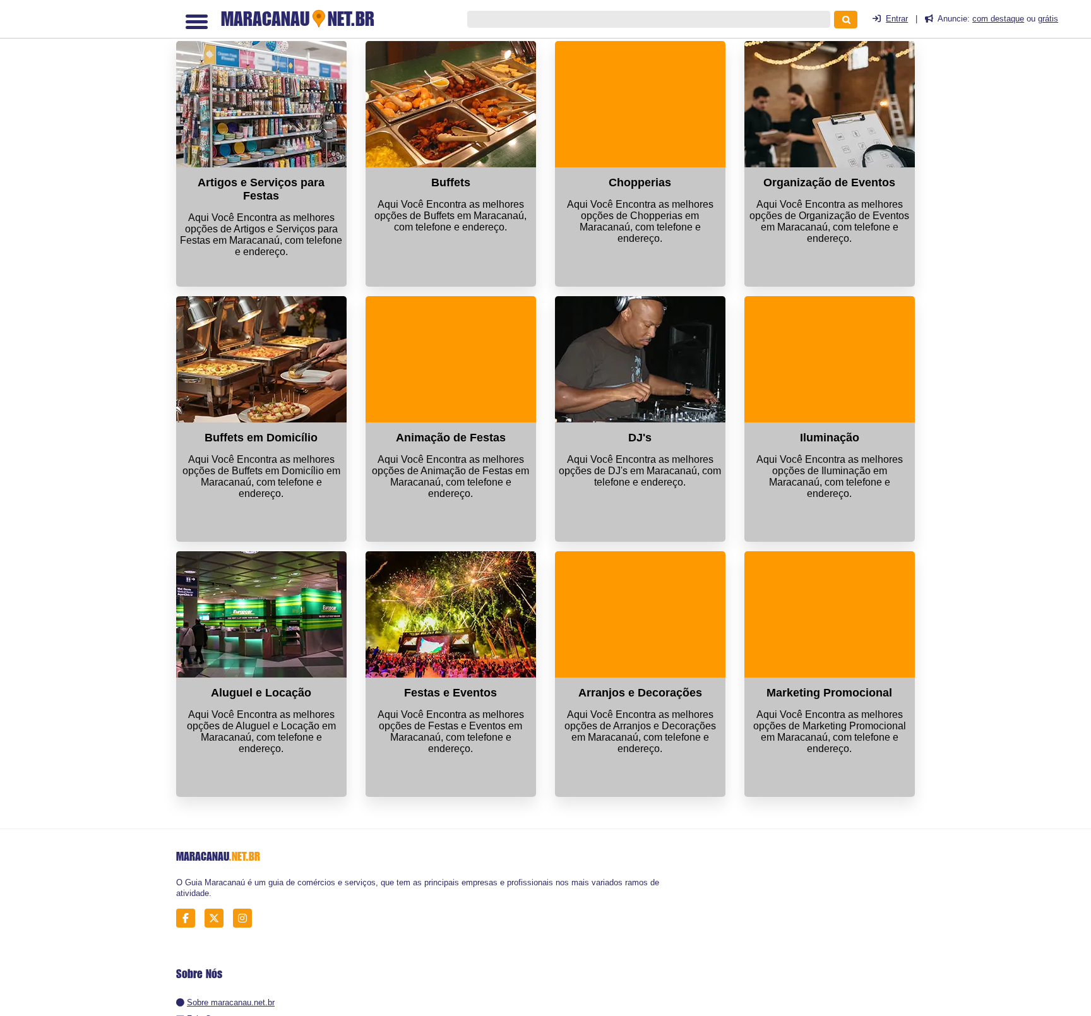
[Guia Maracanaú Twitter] (217, 918)
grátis (1048, 18)
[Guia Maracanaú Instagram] (246, 918)
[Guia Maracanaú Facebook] (189, 918)
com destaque (998, 18)
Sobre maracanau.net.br (231, 1002)
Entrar (897, 18)
